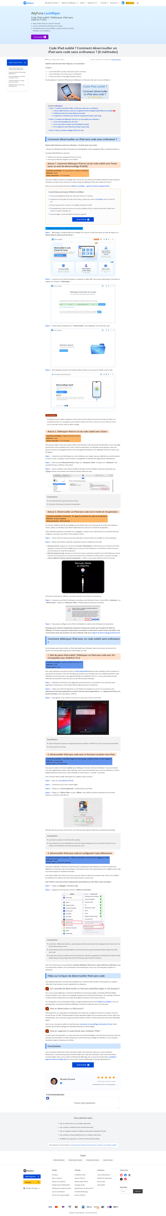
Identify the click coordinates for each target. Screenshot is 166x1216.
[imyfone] (28, 3)
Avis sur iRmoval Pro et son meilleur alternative (75, 1123)
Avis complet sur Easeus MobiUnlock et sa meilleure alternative (80, 1135)
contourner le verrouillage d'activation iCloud (96, 1024)
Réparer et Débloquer (69, 3)
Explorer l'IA (92, 3)
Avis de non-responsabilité (60, 1195)
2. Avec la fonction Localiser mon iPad (71, 124)
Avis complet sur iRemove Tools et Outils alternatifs (76, 1127)
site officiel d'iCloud (66, 781)
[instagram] (125, 1179)
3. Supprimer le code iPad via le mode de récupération (77, 116)
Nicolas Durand (116, 59)
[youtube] (121, 1175)
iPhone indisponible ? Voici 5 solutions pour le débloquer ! (16, 68)
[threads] (121, 1179)
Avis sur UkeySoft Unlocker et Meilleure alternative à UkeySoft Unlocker (83, 1131)
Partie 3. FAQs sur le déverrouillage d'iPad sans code (66, 130)
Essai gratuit (38, 37)
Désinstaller (101, 1185)
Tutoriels (103, 3)
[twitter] (129, 1175)
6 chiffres (100, 199)
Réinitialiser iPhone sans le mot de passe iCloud (17, 85)
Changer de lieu (80, 1185)
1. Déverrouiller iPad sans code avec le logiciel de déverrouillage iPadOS (82, 111)
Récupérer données (51, 3)
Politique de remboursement (61, 1188)
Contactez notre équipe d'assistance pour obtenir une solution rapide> (93, 1145)
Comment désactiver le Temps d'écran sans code (16, 81)
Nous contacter (57, 1178)
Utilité (82, 3)
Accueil (49, 59)
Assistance (113, 3)
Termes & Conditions (59, 1182)
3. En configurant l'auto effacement (71, 127)
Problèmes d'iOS (80, 1175)
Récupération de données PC (84, 1188)
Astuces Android (80, 1195)
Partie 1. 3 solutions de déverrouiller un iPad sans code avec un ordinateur (73, 108)
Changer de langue (32, 1188)
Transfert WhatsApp (81, 1192)
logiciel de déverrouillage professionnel (106, 633)
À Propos (55, 1175)
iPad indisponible (82, 671)
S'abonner (138, 1191)
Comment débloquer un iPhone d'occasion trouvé (17, 77)
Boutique (131, 3)
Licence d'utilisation (58, 1192)
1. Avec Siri (65, 122)
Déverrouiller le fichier (75, 1160)
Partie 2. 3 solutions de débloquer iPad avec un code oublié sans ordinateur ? (74, 119)
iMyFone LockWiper (105, 1002)
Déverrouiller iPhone (58, 59)
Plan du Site (101, 1182)
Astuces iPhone (108, 1160)
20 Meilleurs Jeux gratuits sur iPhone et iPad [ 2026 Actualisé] (79, 1139)
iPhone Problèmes (59, 1160)
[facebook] (125, 1175)
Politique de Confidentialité (61, 1185)
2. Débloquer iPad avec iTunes (69, 113)
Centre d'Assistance (103, 1175)
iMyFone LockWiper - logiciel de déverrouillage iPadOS (90, 186)
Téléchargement (30, 1177)
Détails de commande (104, 1178)
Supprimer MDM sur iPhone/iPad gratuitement (17, 72)
